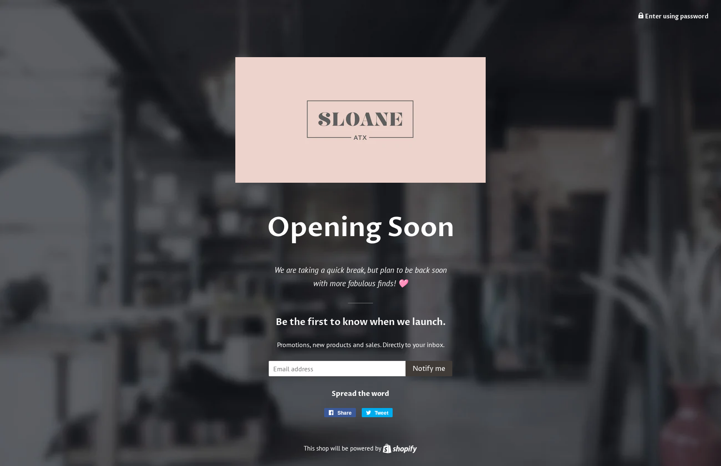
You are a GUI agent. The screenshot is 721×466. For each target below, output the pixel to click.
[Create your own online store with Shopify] (400, 448)
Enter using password (676, 16)
